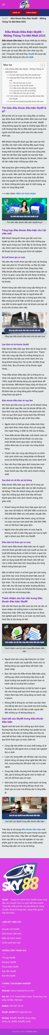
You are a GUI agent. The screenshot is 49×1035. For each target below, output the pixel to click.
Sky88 (5, 18)
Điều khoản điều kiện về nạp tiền (24, 88)
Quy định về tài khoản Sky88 (23, 85)
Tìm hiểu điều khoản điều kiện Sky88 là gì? (25, 75)
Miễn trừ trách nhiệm (26, 193)
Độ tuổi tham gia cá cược (22, 83)
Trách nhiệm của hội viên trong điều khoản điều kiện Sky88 (26, 97)
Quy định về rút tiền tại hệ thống (24, 91)
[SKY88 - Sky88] (24, 4)
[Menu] (3, 4)
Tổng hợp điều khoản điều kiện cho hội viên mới (25, 79)
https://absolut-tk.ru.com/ (22, 990)
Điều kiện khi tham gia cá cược (24, 93)
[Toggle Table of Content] (41, 65)
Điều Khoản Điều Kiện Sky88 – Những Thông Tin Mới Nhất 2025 (24, 70)
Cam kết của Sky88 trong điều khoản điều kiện (26, 101)
